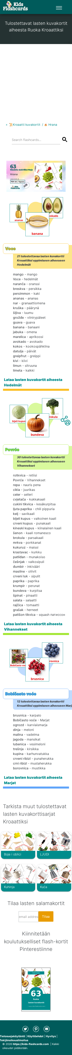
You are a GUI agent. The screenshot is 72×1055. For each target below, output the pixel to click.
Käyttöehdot (35, 1036)
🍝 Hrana (50, 125)
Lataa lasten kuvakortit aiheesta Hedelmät (33, 382)
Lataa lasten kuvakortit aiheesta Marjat (33, 780)
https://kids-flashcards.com (31, 1044)
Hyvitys (51, 1036)
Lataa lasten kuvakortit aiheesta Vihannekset (33, 626)
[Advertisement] (36, 80)
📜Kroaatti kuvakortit (24, 125)
